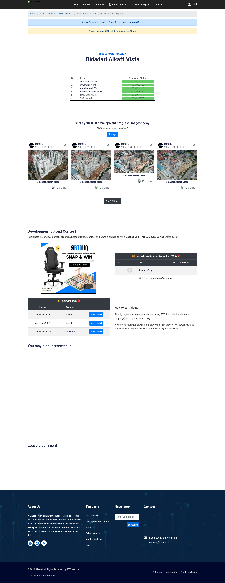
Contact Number (71, 300)
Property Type (70, 313)
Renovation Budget (127, 300)
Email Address (124, 286)
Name (65, 286)
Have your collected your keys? (134, 313)
